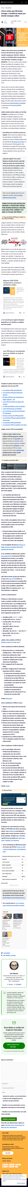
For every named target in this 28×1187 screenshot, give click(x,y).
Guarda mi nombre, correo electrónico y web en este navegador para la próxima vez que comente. (14, 1098)
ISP (4, 955)
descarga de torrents (18, 142)
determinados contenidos (18, 103)
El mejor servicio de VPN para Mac (13, 415)
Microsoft (9, 698)
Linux (17, 642)
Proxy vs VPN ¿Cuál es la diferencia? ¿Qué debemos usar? (14, 849)
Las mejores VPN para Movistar (12, 390)
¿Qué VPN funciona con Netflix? (12, 408)
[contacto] (20, 997)
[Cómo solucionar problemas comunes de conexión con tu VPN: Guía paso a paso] (7, 916)
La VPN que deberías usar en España (14, 406)
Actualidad (6, 953)
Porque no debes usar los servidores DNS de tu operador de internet (13, 547)
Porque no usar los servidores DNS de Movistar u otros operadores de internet (17, 923)
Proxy (16, 1173)
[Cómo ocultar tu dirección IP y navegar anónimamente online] (7, 934)
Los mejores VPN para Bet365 (12, 422)
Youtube (13, 955)
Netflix (8, 955)
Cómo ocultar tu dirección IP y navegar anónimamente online (6, 941)
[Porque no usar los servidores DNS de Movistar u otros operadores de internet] (18, 916)
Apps (10, 1173)
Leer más (20, 1139)
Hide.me (12, 831)
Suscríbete (7, 1153)
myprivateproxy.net (8, 897)
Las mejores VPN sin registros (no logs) (15, 425)
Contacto (4, 1160)
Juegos (7, 1173)
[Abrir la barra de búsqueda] (22, 2)
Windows (4, 642)
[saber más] (13, 1012)
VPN (13, 1173)
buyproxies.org (20, 897)
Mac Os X (10, 642)
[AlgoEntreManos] (8, 2)
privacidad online (6, 556)
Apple (8, 786)
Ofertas (20, 1173)
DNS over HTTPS (11, 579)
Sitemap (9, 1160)
